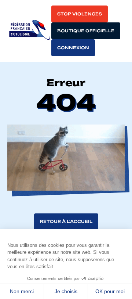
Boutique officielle (85, 30)
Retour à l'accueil (66, 221)
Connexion (73, 47)
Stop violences (79, 14)
